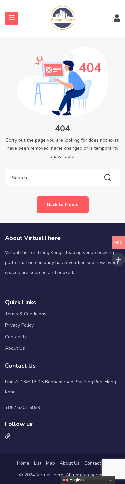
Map (50, 463)
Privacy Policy (19, 325)
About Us (15, 348)
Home (23, 463)
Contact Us (17, 337)
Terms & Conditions (25, 314)
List (37, 463)
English (76, 479)
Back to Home (62, 204)
